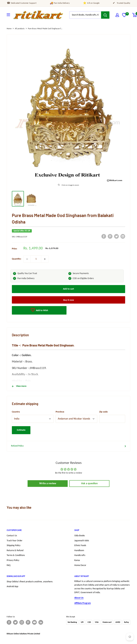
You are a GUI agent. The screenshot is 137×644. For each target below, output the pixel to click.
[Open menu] (8, 14)
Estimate (21, 430)
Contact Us (12, 535)
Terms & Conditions (16, 555)
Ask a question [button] (89, 483)
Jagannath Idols (81, 540)
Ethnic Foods (80, 545)
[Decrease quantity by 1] (27, 259)
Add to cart (68, 289)
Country (16, 412)
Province (60, 412)
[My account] (117, 15)
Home (9, 29)
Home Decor (80, 565)
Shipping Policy (13, 545)
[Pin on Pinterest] (110, 236)
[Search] (105, 15)
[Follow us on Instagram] (21, 622)
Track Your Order (14, 540)
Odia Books (79, 535)
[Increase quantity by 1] (44, 259)
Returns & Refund (15, 550)
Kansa (77, 560)
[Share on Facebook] (103, 236)
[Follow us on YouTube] (34, 622)
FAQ (8, 565)
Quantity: (16, 259)
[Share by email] (122, 236)
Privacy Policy (13, 560)
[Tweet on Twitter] (116, 236)
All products (20, 29)
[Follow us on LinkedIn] (40, 622)
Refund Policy (17, 446)
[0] (124, 16)
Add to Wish (41, 310)
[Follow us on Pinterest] (28, 622)
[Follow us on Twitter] (15, 622)
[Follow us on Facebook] (9, 622)
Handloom (79, 550)
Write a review (47, 483)
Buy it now (68, 300)
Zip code (103, 412)
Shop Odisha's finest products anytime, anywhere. (30, 581)
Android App (12, 586)
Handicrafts (79, 555)
